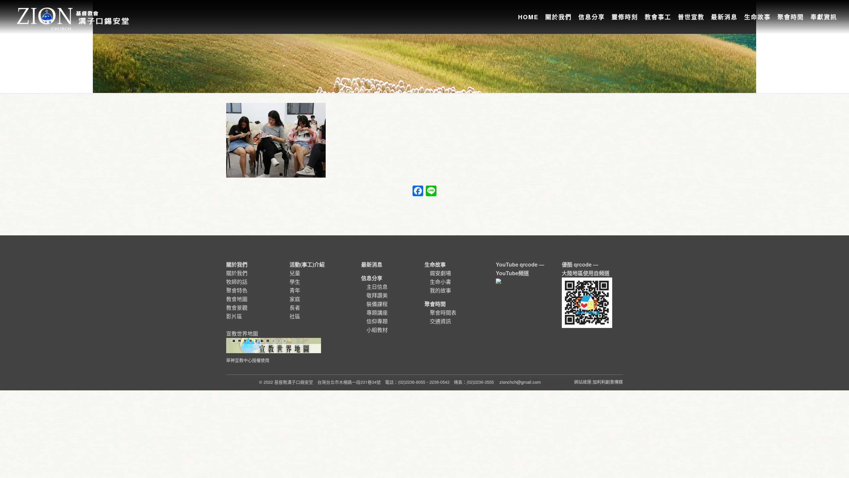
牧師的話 (236, 281)
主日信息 (377, 286)
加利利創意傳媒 (608, 381)
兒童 (295, 273)
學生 (295, 281)
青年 (295, 290)
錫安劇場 (440, 273)
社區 (295, 316)
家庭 (295, 299)
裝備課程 (377, 304)
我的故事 (440, 290)
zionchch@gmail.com (520, 382)
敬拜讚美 (377, 295)
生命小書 (440, 281)
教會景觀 (236, 307)
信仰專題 (377, 321)
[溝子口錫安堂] (73, 11)
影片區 (234, 316)
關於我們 (236, 273)
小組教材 (377, 330)
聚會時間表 (443, 312)
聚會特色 (236, 290)
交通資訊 (440, 321)
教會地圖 (236, 299)
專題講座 (377, 312)
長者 (295, 307)
